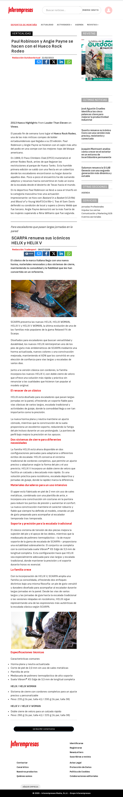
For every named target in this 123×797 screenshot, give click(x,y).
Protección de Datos (80, 767)
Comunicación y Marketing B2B (96, 213)
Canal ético (23, 767)
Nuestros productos (27, 771)
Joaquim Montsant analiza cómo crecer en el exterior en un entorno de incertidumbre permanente (96, 153)
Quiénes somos (24, 776)
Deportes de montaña (24, 24)
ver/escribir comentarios (44, 729)
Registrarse (76, 747)
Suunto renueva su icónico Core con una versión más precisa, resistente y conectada (96, 134)
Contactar (22, 762)
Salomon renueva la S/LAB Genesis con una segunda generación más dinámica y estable (96, 172)
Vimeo (14, 126)
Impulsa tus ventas (90, 210)
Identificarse (76, 743)
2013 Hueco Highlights (24, 122)
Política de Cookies (80, 771)
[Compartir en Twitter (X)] (53, 62)
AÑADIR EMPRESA (30, 787)
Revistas (92, 25)
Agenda (79, 25)
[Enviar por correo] (38, 62)
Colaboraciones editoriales (84, 776)
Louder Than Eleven (56, 122)
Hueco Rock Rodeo (65, 133)
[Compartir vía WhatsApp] (68, 62)
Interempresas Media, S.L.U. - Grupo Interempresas (65, 793)
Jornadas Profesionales (92, 206)
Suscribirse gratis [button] (88, 10)
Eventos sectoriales (91, 217)
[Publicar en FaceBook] (45, 62)
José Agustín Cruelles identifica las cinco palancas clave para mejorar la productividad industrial (95, 114)
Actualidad (47, 25)
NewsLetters (76, 752)
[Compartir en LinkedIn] (60, 62)
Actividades (63, 25)
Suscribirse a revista (80, 756)
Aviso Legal (75, 762)
